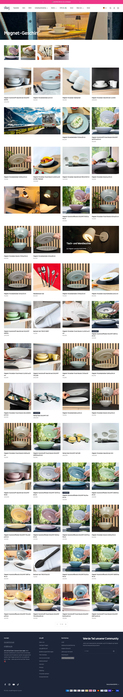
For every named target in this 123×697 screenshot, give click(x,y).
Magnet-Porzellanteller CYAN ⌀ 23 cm (74, 294)
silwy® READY (43, 648)
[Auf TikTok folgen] (18, 684)
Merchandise (43, 655)
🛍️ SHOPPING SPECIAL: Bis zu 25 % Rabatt (61, 2)
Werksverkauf (43, 661)
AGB (62, 642)
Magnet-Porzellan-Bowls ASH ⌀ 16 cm (103, 413)
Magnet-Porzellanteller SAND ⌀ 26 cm (103, 373)
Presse (41, 667)
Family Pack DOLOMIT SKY (41, 415)
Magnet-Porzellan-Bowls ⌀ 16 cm (102, 177)
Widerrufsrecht (66, 648)
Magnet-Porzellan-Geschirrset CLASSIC (104, 98)
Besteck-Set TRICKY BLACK (41, 574)
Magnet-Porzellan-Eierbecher (72, 98)
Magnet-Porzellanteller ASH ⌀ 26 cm (44, 256)
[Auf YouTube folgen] (14, 684)
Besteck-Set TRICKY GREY (41, 331)
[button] (104, 8)
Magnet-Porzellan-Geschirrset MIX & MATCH (76, 177)
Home (53, 8)
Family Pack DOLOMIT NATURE (71, 453)
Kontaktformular (9, 642)
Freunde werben (44, 674)
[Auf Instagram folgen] (9, 684)
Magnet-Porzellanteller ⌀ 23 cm (43, 98)
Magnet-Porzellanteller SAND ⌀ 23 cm (15, 177)
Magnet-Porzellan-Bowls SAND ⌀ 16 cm (104, 535)
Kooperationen (43, 677)
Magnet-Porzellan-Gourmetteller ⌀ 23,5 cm (105, 294)
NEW (29, 8)
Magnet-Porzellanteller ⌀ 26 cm (72, 413)
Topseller (16, 8)
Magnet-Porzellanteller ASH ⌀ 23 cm (15, 294)
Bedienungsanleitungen (46, 652)
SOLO (88, 8)
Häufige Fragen (43, 645)
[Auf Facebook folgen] (5, 684)
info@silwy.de (8, 646)
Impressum (64, 655)
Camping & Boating (40, 8)
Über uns (79, 8)
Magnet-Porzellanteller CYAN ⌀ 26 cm (74, 137)
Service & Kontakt (44, 658)
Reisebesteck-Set (38, 294)
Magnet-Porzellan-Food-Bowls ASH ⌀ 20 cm (105, 216)
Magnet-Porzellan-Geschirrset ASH (102, 453)
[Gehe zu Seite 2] (66, 624)
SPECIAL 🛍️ (63, 8)
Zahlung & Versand (66, 652)
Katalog (41, 670)
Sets (23, 8)
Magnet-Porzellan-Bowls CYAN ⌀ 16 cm (16, 256)
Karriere (41, 664)
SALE (71, 8)
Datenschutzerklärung (68, 645)
